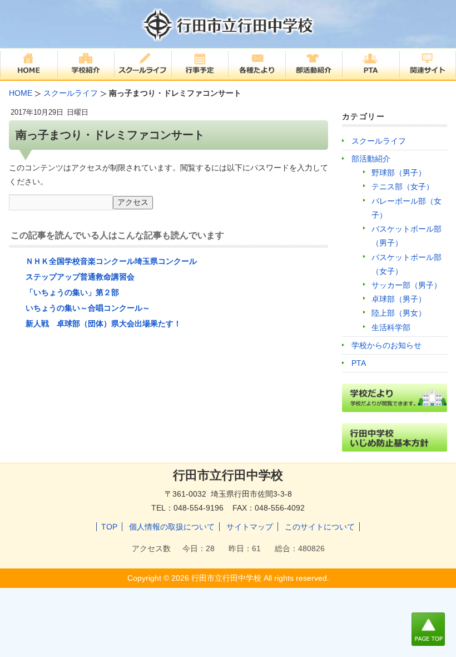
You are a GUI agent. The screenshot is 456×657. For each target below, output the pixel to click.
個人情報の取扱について (172, 526)
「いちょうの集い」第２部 (72, 292)
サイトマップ (249, 526)
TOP (109, 526)
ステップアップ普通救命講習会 (80, 276)
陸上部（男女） (398, 312)
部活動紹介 (370, 158)
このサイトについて (320, 526)
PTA (358, 363)
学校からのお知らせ (386, 345)
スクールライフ (378, 140)
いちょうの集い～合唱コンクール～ (88, 307)
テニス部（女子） (402, 186)
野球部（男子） (398, 172)
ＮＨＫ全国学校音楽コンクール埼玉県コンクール (111, 261)
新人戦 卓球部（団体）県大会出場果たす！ (103, 323)
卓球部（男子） (398, 299)
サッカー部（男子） (406, 285)
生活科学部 (390, 327)
